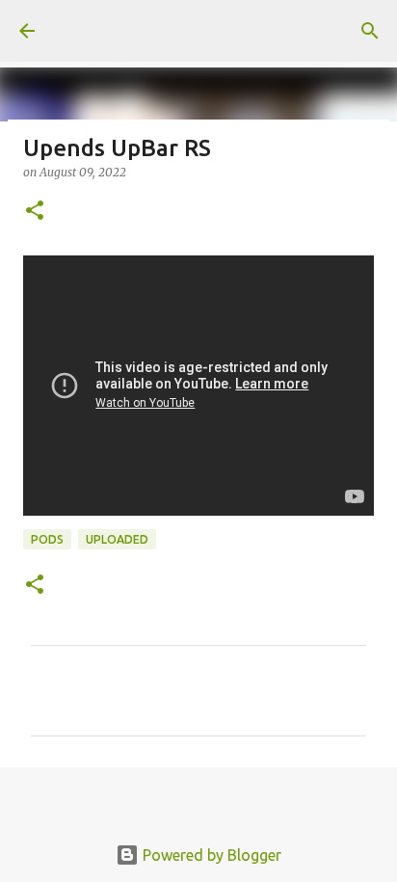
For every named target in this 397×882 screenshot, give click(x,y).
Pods (47, 539)
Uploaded (117, 539)
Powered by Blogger (210, 855)
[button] (34, 212)
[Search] (370, 31)
